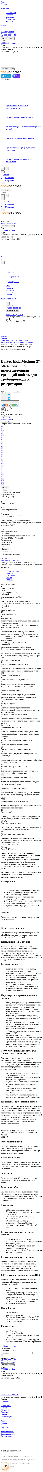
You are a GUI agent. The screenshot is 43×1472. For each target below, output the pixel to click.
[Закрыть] (3, 262)
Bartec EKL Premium (7, 421)
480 (2, 463)
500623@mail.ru (7, 32)
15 (2, 433)
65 (2, 444)
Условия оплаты (7, 1432)
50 (2, 441)
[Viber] (10, 405)
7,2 (2, 426)
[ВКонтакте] (3, 405)
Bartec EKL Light (6, 417)
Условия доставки (8, 1434)
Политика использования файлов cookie (15, 1463)
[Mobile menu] (3, 209)
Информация (6, 1416)
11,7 (2, 431)
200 (2, 455)
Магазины (10, 17)
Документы (10, 19)
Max (17, 76)
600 (2, 465)
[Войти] (2, 254)
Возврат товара (7, 1436)
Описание (10, 573)
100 (2, 448)
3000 (2, 483)
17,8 (2, 435)
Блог (3, 1425)
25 (2, 437)
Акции (4, 1421)
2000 (2, 481)
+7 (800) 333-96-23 (8, 34)
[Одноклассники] (6, 405)
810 (2, 472)
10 (2, 428)
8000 (2, 485)
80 (2, 446)
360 (2, 459)
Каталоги (9, 21)
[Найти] (6, 168)
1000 (2, 474)
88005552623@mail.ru (10, 43)
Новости (9, 15)
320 (2, 457)
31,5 (2, 439)
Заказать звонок (8, 38)
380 (2, 461)
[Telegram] (16, 405)
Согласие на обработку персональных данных (17, 1460)
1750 (2, 478)
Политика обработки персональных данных (16, 1456)
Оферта (3, 1470)
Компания (5, 1401)
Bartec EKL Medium (7, 419)
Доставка (9, 580)
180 (2, 452)
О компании (11, 13)
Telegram (7, 76)
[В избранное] (6, 395)
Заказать (5, 487)
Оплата (9, 578)
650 (2, 468)
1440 (2, 476)
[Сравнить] (6, 398)
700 (2, 470)
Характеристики (12, 571)
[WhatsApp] (13, 405)
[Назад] (8, 303)
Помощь (4, 1427)
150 (2, 450)
